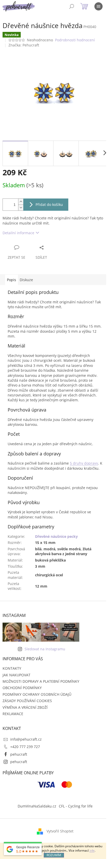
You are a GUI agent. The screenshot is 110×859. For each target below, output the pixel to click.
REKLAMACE (13, 713)
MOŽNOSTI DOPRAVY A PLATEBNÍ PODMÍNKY (41, 681)
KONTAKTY (12, 668)
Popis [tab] (11, 279)
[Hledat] (72, 6)
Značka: (23, 45)
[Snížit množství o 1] (20, 207)
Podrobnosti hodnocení (75, 40)
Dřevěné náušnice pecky (56, 536)
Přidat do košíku (49, 204)
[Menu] (98, 6)
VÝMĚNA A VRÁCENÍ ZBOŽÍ (25, 707)
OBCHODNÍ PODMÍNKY (22, 687)
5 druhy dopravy (84, 463)
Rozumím (54, 855)
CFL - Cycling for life (76, 806)
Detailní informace (18, 232)
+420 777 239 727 (25, 746)
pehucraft (18, 754)
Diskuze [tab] (26, 279)
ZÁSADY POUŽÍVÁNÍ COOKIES (27, 700)
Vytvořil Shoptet (60, 831)
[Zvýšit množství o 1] (20, 202)
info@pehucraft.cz (26, 739)
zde (92, 850)
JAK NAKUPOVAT (16, 675)
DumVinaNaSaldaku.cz (37, 806)
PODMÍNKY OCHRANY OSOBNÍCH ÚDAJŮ (37, 694)
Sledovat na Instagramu (45, 648)
